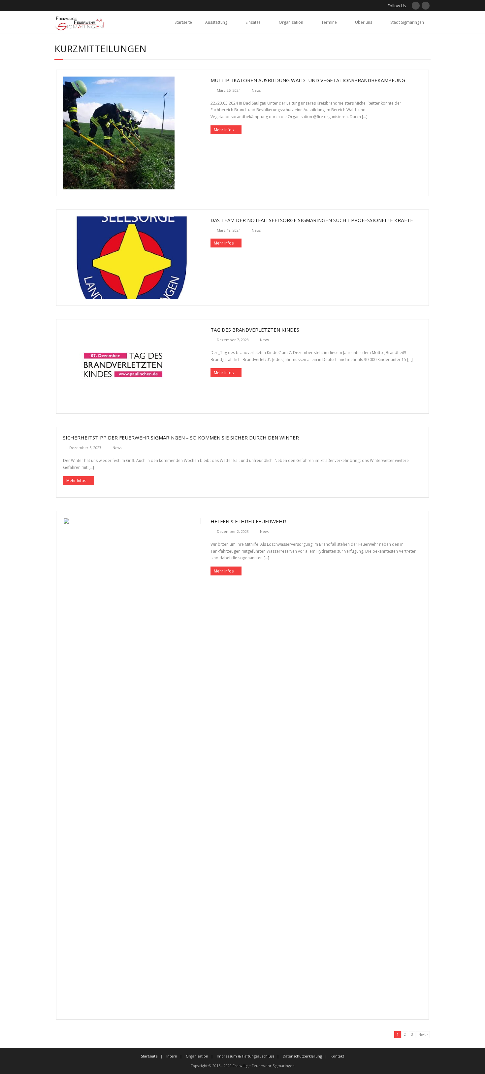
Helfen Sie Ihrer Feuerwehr (248, 521)
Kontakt (337, 1056)
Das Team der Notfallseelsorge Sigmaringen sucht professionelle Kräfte (311, 220)
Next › (423, 1034)
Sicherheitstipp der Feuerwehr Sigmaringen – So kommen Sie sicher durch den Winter (181, 437)
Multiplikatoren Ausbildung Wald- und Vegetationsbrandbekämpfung (307, 80)
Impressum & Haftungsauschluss (245, 1056)
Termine (329, 22)
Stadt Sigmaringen (407, 22)
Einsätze (253, 22)
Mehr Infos (224, 130)
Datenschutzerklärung (302, 1056)
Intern (171, 1056)
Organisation (291, 22)
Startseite (183, 22)
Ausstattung (216, 22)
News (256, 90)
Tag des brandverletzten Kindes (254, 329)
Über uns (363, 22)
